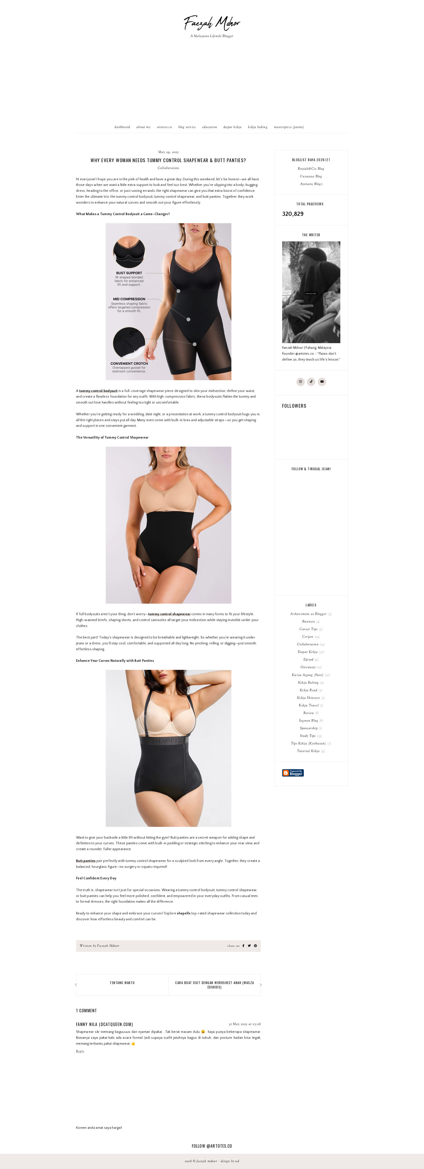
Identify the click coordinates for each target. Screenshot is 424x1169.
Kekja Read (310, 690)
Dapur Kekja (233, 127)
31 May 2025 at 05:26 (245, 1024)
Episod (311, 660)
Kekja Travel (310, 705)
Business (310, 622)
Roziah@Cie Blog (311, 169)
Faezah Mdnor (212, 23)
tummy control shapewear (169, 614)
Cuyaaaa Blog (311, 176)
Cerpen (310, 637)
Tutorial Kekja (310, 751)
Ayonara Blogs (311, 184)
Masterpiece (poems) (289, 127)
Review (311, 713)
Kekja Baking (257, 127)
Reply (80, 1052)
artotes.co (164, 127)
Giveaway (311, 667)
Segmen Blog (310, 721)
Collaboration (168, 168)
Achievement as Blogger (310, 614)
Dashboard (122, 127)
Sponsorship (310, 728)
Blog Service (187, 127)
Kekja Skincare (310, 698)
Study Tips (310, 736)
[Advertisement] (212, 85)
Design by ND (230, 1161)
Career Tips (311, 629)
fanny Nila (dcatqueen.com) (104, 1024)
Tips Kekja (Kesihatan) (310, 743)
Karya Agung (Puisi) (310, 675)
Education (209, 127)
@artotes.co (219, 1146)
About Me (143, 127)
